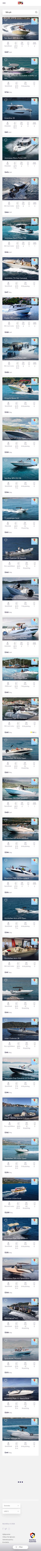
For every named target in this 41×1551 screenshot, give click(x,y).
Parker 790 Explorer (12, 318)
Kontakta (5, 1542)
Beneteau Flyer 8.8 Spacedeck (16, 878)
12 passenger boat (11, 518)
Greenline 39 (9, 118)
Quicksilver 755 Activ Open (15, 758)
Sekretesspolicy (7, 1540)
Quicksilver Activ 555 (12, 958)
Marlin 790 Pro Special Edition (16, 1118)
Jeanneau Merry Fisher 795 (15, 238)
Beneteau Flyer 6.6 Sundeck (15, 718)
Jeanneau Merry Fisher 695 (15, 158)
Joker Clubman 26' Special (15, 558)
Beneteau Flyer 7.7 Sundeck (15, 638)
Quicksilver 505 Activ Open (15, 1158)
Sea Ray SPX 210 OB (12, 478)
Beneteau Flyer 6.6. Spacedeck (16, 1278)
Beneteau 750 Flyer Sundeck (15, 798)
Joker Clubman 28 (11, 1038)
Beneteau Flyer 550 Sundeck (16, 1238)
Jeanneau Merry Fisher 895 (15, 198)
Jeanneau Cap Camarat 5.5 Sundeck (19, 1078)
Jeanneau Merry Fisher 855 (15, 358)
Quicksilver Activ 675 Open (15, 918)
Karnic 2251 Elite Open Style (15, 678)
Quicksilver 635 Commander (15, 598)
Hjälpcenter (6, 1534)
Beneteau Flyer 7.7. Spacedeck (16, 1398)
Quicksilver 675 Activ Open (15, 438)
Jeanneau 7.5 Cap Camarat (15, 278)
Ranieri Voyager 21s (12, 1438)
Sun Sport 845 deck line (13, 38)
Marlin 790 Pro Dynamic (14, 998)
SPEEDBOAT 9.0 (11, 1318)
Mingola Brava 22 (11, 398)
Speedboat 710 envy (12, 1358)
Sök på (8, 12)
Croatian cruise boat (12, 1198)
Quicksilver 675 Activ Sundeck (16, 838)
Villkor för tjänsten (8, 1537)
